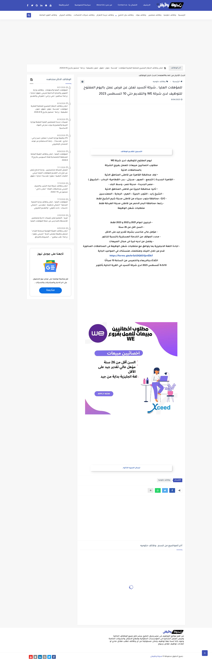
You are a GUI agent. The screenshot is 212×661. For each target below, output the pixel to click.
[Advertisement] (106, 42)
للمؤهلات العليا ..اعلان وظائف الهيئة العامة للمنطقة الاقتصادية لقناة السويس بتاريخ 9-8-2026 (49, 157)
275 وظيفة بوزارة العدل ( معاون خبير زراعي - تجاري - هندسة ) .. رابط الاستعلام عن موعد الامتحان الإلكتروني (49, 141)
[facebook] (28, 5)
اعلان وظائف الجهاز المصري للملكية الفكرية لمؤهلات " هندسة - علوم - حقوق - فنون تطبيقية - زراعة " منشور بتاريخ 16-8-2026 (111, 68)
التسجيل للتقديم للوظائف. (131, 152)
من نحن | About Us (104, 5)
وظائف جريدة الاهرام (105, 15)
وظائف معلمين (154, 15)
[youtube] (51, 5)
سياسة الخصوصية (83, 5)
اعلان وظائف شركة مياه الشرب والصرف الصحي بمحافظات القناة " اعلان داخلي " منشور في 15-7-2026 (51, 189)
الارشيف (146, 5)
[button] (172, 490)
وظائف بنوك (141, 15)
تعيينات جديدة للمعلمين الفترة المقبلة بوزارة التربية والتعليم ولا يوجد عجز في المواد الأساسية (49, 125)
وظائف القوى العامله (48, 15)
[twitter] (32, 5)
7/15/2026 (61, 183)
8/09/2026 (61, 151)
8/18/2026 (61, 119)
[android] (46, 5)
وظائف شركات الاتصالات (84, 15)
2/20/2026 (61, 215)
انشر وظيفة (64, 5)
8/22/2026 (61, 135)
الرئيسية (181, 15)
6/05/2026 (61, 228)
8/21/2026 (61, 87)
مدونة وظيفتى (156, 657)
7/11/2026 (61, 167)
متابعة (50, 290)
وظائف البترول (65, 15)
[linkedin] (41, 5)
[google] (37, 5)
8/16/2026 (61, 103)
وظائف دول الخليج (126, 15)
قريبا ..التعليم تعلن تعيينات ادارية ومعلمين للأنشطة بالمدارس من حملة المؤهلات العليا (49, 219)
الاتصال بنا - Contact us (127, 5)
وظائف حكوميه (170, 15)
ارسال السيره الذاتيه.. (131, 468)
